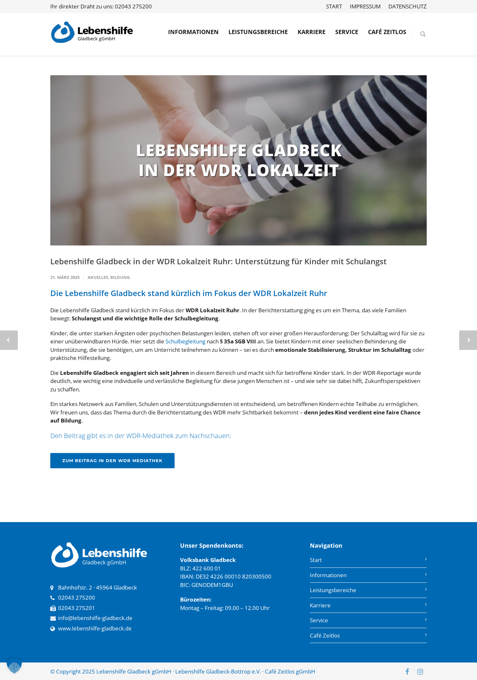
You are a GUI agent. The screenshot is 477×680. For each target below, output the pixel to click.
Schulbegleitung (185, 341)
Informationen (328, 575)
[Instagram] (420, 671)
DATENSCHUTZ (407, 6)
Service (319, 620)
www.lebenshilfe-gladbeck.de (95, 628)
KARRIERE (311, 32)
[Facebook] (407, 671)
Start (316, 560)
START (334, 6)
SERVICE (346, 32)
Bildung (120, 277)
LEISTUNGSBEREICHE (258, 32)
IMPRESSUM (365, 6)
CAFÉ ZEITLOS (387, 32)
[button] (14, 665)
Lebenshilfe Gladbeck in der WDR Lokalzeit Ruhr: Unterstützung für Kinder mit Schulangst (218, 261)
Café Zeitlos (325, 635)
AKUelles (98, 277)
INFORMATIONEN (193, 32)
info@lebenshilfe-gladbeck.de (95, 618)
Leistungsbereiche (333, 590)
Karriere (320, 605)
